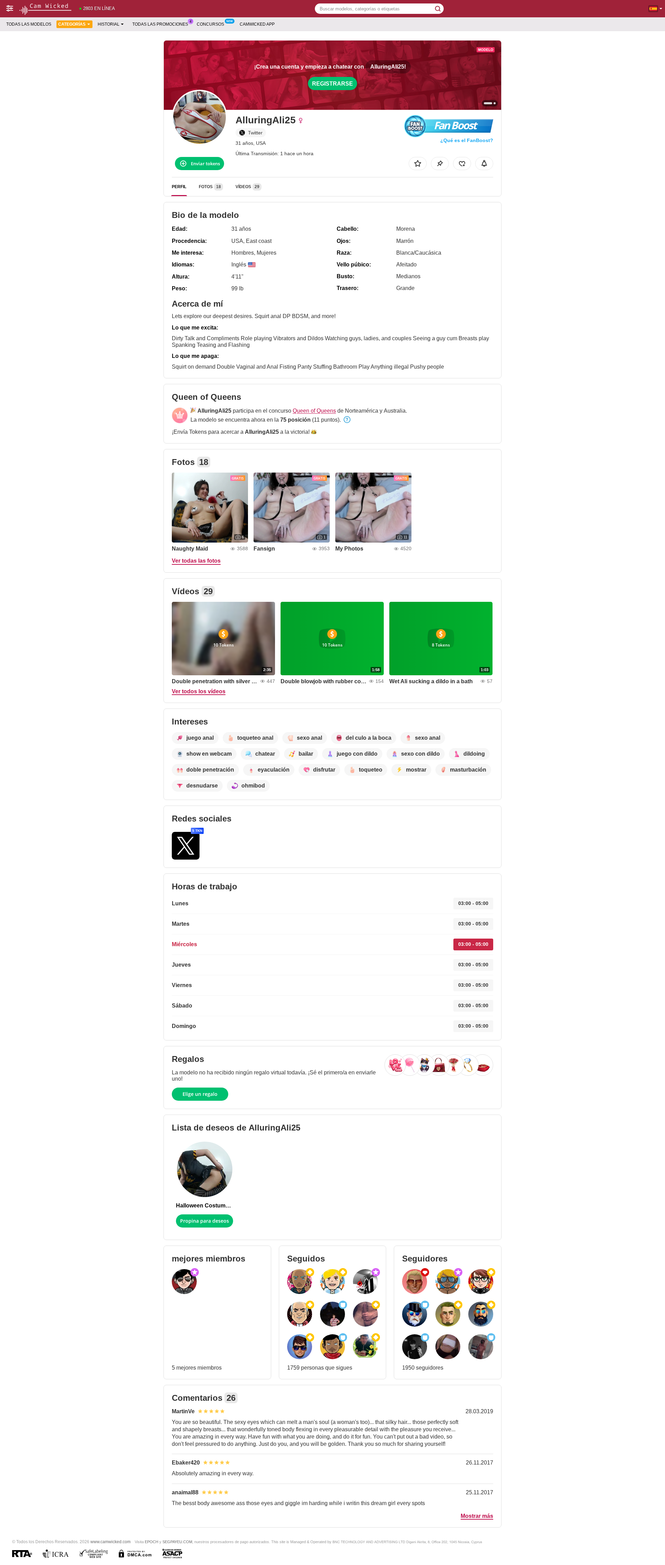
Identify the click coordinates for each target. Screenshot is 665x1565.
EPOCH (151, 1542)
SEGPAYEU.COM (177, 1542)
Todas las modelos (28, 24)
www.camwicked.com (110, 1541)
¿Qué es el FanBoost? (466, 140)
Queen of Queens (314, 411)
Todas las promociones (160, 24)
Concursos (210, 24)
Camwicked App (257, 24)
